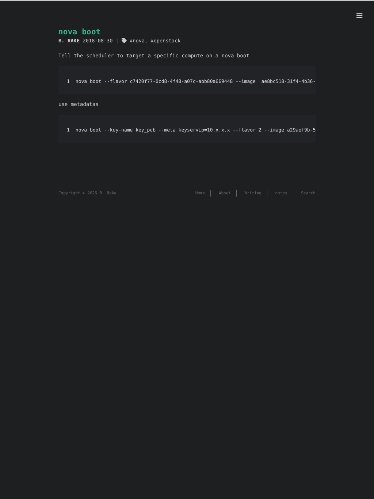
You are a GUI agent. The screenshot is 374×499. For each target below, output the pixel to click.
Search (308, 193)
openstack (167, 41)
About (225, 193)
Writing (253, 193)
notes (281, 193)
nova (139, 41)
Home (200, 193)
